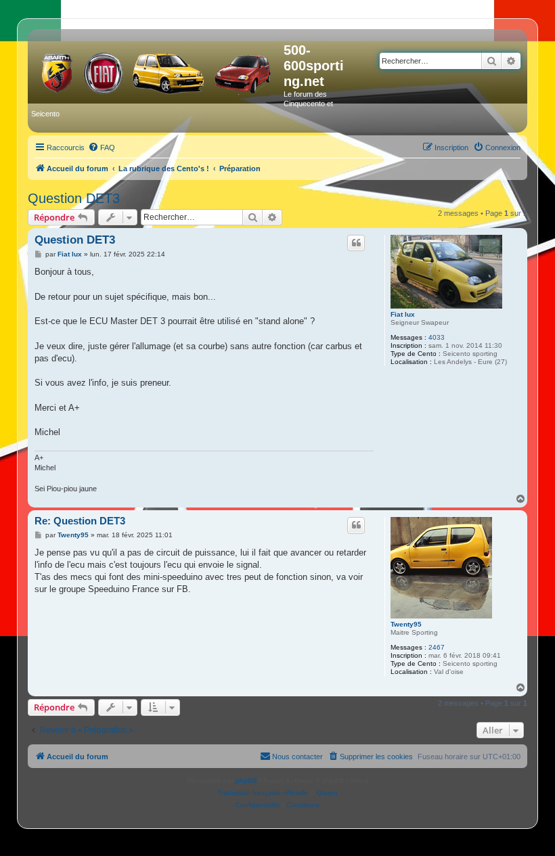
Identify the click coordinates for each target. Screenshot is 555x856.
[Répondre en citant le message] (356, 243)
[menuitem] (101, 147)
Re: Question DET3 (80, 520)
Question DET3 (74, 198)
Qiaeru (327, 792)
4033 (436, 337)
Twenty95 (406, 624)
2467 (436, 647)
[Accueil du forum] (157, 70)
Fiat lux (403, 314)
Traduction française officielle (262, 792)
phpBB (246, 780)
